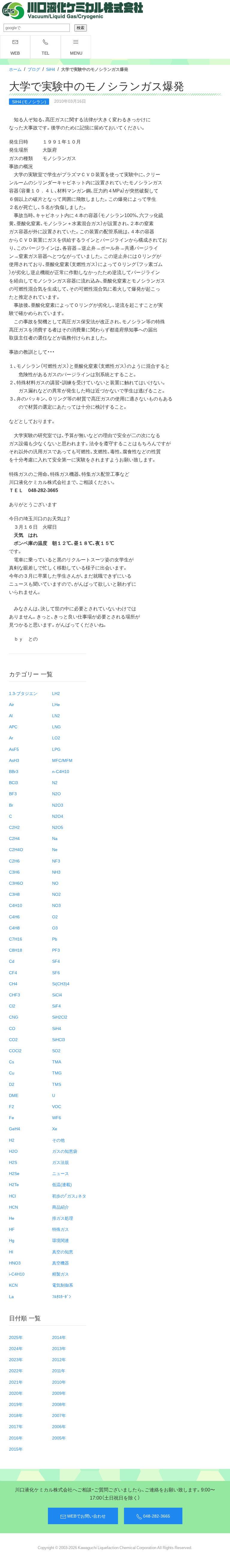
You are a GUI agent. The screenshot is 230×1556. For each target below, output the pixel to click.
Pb (54, 939)
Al (11, 715)
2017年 (16, 1426)
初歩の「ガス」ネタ (69, 1196)
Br (11, 805)
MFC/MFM (62, 760)
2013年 (59, 1348)
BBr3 (13, 771)
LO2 (56, 738)
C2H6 (14, 861)
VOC (56, 1106)
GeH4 (14, 1128)
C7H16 (15, 939)
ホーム (15, 69)
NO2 (56, 894)
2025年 (16, 1337)
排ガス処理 (62, 1218)
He (11, 1218)
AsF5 (14, 749)
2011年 (58, 1370)
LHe (56, 704)
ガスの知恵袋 (64, 1151)
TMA (56, 1062)
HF (12, 1229)
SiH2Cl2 (59, 1017)
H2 (11, 1140)
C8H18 (15, 950)
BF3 (13, 793)
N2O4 (57, 816)
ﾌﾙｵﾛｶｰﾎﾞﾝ (61, 1296)
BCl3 (13, 782)
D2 (11, 1084)
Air (11, 704)
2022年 (16, 1370)
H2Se (14, 1173)
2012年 (59, 1359)
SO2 (56, 1050)
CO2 (13, 1039)
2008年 (59, 1404)
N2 (55, 782)
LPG (56, 749)
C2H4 (14, 838)
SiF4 (56, 1006)
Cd (11, 961)
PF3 (56, 950)
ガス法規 (60, 1162)
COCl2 (15, 1050)
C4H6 (14, 917)
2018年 (16, 1415)
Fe (11, 1117)
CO (12, 1028)
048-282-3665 (156, 1516)
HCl (12, 1196)
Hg (11, 1240)
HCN (13, 1207)
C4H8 (14, 928)
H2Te (14, 1184)
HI (11, 1252)
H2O (13, 1151)
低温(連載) (62, 1184)
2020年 (16, 1393)
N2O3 (57, 805)
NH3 (56, 872)
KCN (13, 1285)
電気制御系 (62, 1285)
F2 (11, 1106)
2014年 (59, 1337)
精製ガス (60, 1274)
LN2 (56, 715)
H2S (13, 1162)
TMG (57, 1073)
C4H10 (15, 905)
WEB (15, 53)
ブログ (34, 69)
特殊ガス (60, 1229)
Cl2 (12, 1006)
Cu (11, 1073)
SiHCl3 (58, 1039)
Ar (11, 738)
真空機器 (60, 1263)
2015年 (16, 1449)
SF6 (56, 972)
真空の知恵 (62, 1252)
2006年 (59, 1426)
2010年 (59, 1382)
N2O (56, 793)
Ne (55, 849)
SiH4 (50, 69)
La (11, 1296)
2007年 (59, 1415)
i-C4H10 (17, 1274)
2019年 (16, 1404)
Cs (11, 1062)
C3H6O (16, 883)
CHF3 (14, 995)
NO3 (56, 905)
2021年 (16, 1382)
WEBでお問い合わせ (86, 1516)
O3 (55, 928)
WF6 (56, 1117)
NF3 (56, 861)
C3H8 (14, 894)
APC (13, 727)
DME (13, 1095)
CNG (13, 1017)
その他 (58, 1140)
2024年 (16, 1348)
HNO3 (15, 1263)
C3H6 (14, 872)
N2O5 (57, 827)
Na (55, 838)
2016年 (16, 1438)
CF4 (13, 972)
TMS (56, 1084)
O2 (55, 917)
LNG (56, 727)
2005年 (59, 1438)
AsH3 (14, 760)
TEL (45, 53)
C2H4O (16, 849)
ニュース (60, 1173)
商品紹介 (60, 1207)
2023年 (16, 1359)
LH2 (56, 693)
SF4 (56, 961)
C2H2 (14, 827)
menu (76, 53)
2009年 (59, 1393)
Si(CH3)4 (60, 983)
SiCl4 (57, 995)
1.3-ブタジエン (23, 693)
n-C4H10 (60, 771)
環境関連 (60, 1240)
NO (55, 883)
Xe (54, 1128)
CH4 (13, 983)
